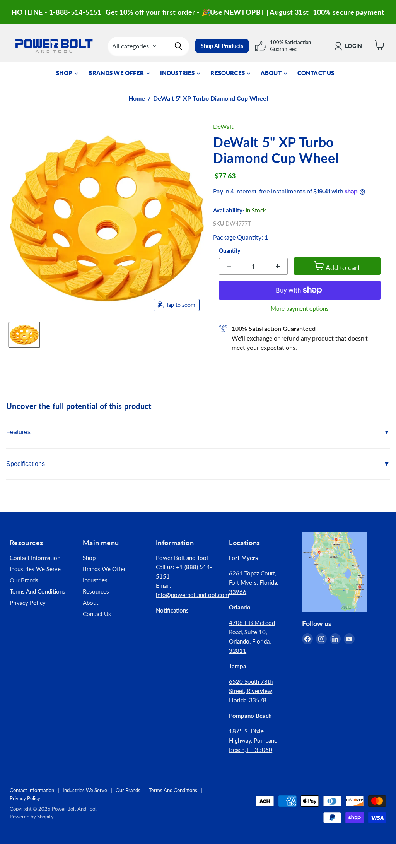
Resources (228, 72)
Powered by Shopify (32, 816)
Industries (178, 72)
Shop (65, 72)
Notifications (172, 610)
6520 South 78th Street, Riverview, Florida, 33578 (251, 691)
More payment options (300, 308)
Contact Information (35, 557)
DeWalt (223, 126)
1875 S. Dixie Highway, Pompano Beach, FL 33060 (253, 740)
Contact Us (316, 72)
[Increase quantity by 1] (278, 266)
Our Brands (24, 580)
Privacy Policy (28, 602)
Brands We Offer (116, 72)
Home (136, 98)
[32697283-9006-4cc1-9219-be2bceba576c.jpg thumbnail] (24, 334)
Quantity (229, 251)
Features (18, 432)
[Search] (178, 46)
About (272, 72)
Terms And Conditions (37, 591)
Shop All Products (222, 46)
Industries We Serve (35, 568)
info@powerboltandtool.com (192, 594)
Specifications (25, 464)
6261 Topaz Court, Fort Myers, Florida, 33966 (253, 582)
